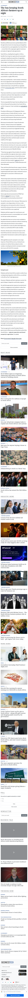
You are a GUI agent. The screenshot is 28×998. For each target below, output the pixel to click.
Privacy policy (6, 976)
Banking (3, 894)
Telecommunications (6, 917)
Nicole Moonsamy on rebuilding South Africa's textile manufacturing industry (12, 840)
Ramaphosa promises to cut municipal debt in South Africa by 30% (13, 935)
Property (3, 443)
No (3, 801)
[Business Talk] (17, 982)
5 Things (3, 736)
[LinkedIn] (7, 19)
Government (4, 5)
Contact (4, 974)
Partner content (5, 515)
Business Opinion (5, 488)
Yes (3, 798)
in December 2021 (9, 87)
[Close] (26, 991)
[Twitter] (5, 19)
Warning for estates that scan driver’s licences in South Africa (12, 905)
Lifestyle (3, 761)
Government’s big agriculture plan (12, 338)
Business (3, 420)
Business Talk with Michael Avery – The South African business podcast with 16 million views (14, 614)
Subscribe (24, 343)
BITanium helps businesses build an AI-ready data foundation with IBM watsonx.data (14, 566)
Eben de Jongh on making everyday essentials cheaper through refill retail (12, 884)
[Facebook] (2, 19)
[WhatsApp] (10, 19)
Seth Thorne (3, 16)
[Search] (26, 2)
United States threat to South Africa (11, 912)
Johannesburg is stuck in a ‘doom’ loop (13, 468)
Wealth (3, 686)
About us (4, 970)
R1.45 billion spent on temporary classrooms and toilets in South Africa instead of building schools (13, 375)
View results (14, 806)
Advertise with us (6, 972)
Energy (2, 784)
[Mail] (13, 19)
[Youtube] (13, 982)
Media (2, 663)
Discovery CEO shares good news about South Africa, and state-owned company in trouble (14, 739)
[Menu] (1, 2)
